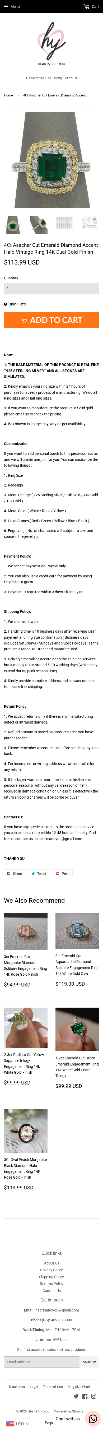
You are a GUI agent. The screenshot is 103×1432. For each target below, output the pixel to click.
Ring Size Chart (79, 1387)
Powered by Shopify (68, 1411)
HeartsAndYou (38, 1411)
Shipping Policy (51, 1277)
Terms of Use (53, 1387)
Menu (15, 6)
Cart (95, 6)
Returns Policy (51, 1284)
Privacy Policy (51, 1270)
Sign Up (89, 1362)
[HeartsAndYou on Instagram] (93, 1397)
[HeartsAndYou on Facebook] (85, 1397)
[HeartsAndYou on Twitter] (76, 1397)
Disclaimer (17, 1387)
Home (8, 95)
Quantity (11, 278)
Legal (34, 1387)
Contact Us (52, 1291)
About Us (51, 1263)
